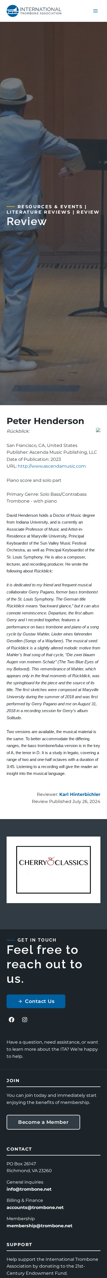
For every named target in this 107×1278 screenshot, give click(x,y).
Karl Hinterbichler (79, 794)
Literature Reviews (39, 212)
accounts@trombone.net (35, 1207)
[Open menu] (95, 11)
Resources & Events (50, 206)
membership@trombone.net (39, 1225)
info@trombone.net (29, 1189)
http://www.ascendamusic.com (52, 466)
